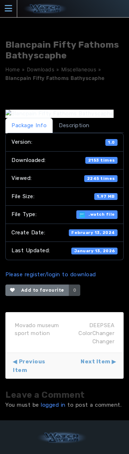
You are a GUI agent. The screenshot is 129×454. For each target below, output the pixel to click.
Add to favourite (41, 290)
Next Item (95, 361)
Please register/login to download (50, 274)
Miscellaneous (78, 69)
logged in (53, 405)
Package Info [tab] (29, 125)
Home (12, 69)
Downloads (40, 69)
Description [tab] (74, 125)
